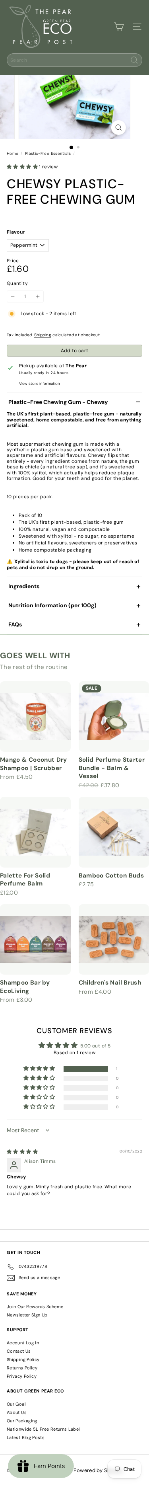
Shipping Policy (23, 1359)
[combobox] (74, 60)
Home (12, 153)
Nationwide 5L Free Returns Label (43, 1429)
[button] (23, 167)
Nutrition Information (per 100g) (52, 605)
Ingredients (23, 586)
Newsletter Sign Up (27, 1315)
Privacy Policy (22, 1376)
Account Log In (23, 1343)
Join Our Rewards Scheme (35, 1306)
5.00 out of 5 (95, 1046)
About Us (17, 1412)
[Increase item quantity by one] (37, 296)
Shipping (42, 334)
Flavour (16, 232)
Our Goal (16, 1404)
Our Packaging (22, 1421)
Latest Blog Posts (26, 1437)
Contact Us (19, 1351)
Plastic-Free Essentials (48, 153)
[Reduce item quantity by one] (13, 296)
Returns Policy (22, 1368)
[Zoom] (118, 127)
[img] (22, 1152)
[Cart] (119, 26)
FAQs (15, 624)
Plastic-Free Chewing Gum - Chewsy (58, 402)
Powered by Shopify (98, 1470)
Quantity (17, 283)
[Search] (134, 60)
